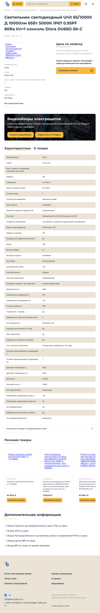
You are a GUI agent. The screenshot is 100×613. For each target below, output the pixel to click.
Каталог (19, 4)
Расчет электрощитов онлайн (17, 574)
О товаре (41, 148)
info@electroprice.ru (13, 599)
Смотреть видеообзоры (20, 135)
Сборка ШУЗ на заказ (18, 530)
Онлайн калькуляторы (61, 574)
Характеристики (17, 148)
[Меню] (93, 4)
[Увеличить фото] (14, 51)
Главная (7, 10)
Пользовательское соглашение (63, 595)
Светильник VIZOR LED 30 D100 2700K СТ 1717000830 (20, 483)
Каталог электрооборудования (25, 10)
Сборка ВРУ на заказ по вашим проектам (28, 545)
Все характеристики (13, 103)
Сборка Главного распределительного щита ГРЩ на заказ (37, 525)
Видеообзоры (57, 583)
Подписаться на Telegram (49, 135)
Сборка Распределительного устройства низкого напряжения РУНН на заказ (47, 535)
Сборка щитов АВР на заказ (21, 540)
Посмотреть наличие (68, 70)
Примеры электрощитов (15, 583)
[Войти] (85, 4)
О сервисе (56, 578)
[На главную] (7, 3)
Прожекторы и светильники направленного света (58, 10)
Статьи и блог (10, 578)
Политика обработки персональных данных (68, 598)
